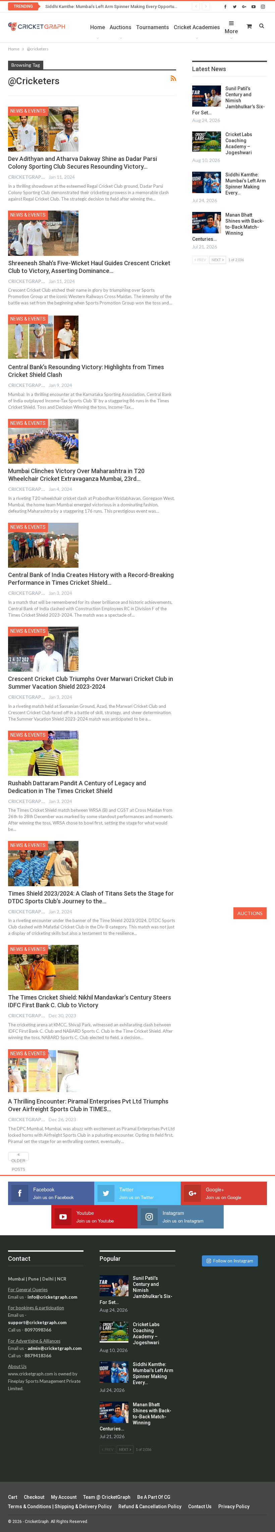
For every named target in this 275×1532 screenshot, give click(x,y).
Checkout (34, 1497)
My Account (63, 1497)
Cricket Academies (197, 27)
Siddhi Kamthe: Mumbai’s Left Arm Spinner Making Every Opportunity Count (119, 6)
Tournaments (152, 27)
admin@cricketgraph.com (54, 1348)
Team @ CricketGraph (106, 1497)
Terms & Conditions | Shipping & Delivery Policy (60, 1506)
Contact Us (200, 1506)
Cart (12, 1497)
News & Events (28, 111)
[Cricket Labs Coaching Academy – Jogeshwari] (206, 142)
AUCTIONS (250, 913)
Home (97, 27)
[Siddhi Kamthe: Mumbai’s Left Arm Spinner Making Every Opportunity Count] (206, 182)
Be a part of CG (153, 1497)
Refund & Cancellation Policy (149, 1506)
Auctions (120, 27)
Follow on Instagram (233, 1260)
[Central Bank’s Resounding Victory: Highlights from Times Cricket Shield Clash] (43, 337)
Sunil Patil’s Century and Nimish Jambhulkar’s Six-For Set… (228, 100)
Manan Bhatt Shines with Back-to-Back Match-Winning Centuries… (228, 227)
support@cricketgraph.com (37, 1322)
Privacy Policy (234, 1506)
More (231, 31)
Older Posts (18, 1159)
